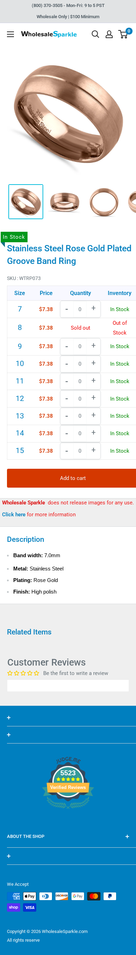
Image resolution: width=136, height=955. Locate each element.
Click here (14, 514)
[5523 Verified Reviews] (68, 821)
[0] (123, 34)
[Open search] (95, 34)
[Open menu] (10, 34)
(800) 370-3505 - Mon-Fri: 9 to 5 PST (68, 5)
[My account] (109, 34)
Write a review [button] (68, 685)
